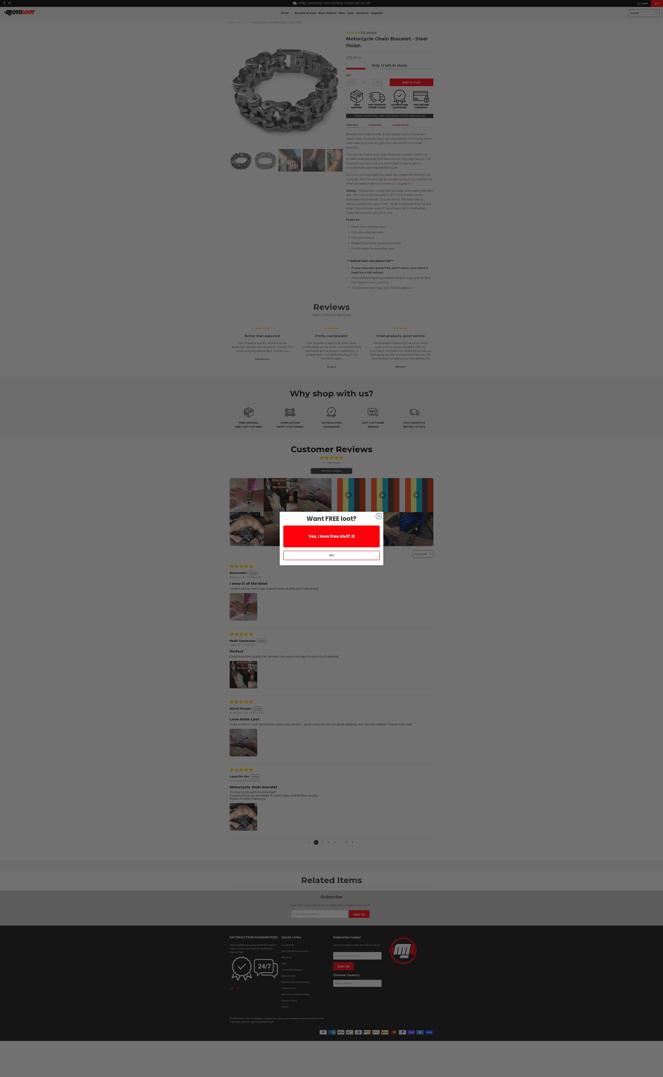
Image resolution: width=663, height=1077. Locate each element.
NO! (331, 555)
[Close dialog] (379, 516)
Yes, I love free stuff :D (331, 536)
